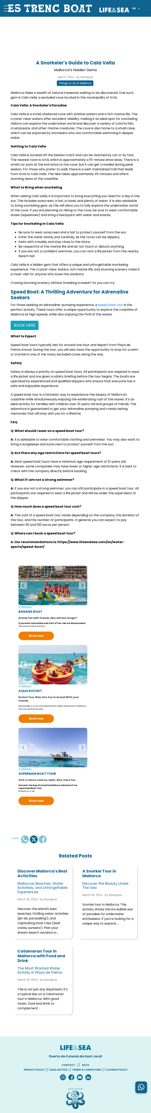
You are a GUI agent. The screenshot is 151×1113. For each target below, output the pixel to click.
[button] (23, 585)
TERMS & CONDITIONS (86, 1069)
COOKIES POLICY (116, 1069)
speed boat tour (110, 305)
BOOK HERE (24, 325)
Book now (36, 636)
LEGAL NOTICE (58, 1069)
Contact (68, 1065)
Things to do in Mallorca (75, 83)
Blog (85, 1065)
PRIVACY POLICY (34, 1069)
